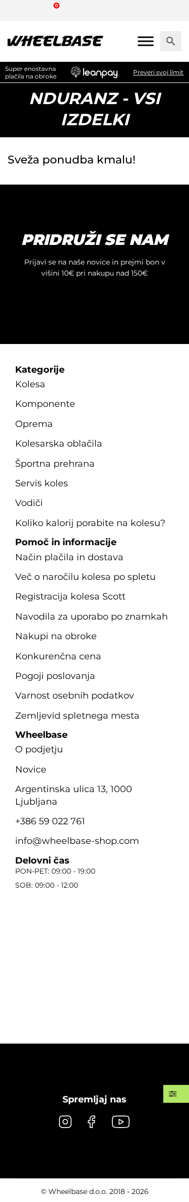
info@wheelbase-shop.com (77, 840)
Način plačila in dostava (69, 557)
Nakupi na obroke (56, 636)
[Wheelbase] (55, 41)
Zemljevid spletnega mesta (77, 715)
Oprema (34, 424)
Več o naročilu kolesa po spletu (85, 576)
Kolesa (30, 384)
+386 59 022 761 (50, 821)
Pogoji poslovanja (55, 675)
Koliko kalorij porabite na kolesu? (90, 523)
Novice (30, 769)
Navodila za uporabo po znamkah (91, 616)
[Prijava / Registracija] (37, 10)
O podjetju (39, 749)
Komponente (45, 403)
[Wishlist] (19, 10)
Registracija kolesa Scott (70, 596)
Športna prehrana (55, 463)
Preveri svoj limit (158, 72)
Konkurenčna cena (58, 656)
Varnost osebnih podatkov (74, 695)
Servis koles (41, 483)
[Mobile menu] (146, 41)
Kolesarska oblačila (58, 443)
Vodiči (29, 502)
